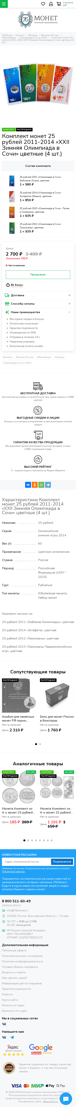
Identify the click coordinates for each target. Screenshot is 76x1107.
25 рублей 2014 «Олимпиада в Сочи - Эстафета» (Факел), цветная (41, 194)
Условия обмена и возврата (20, 967)
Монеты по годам (13, 1005)
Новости (7, 994)
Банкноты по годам (14, 1011)
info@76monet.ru (17, 910)
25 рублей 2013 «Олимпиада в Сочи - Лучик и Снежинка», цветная (44, 210)
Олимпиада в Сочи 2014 (17, 362)
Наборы (59, 357)
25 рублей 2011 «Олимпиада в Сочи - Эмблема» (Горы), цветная (41, 178)
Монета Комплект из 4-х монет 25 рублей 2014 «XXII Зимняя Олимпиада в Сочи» (17, 811)
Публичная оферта (14, 950)
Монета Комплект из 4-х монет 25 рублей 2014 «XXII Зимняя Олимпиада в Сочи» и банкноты (55, 811)
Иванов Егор (50, 1101)
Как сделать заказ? (14, 978)
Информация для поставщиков (22, 983)
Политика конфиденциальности (22, 961)
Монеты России (25, 357)
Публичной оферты (13, 871)
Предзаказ (38, 274)
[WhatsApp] (41, 485)
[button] (36, 744)
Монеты (7, 357)
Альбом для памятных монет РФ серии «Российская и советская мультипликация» (18, 719)
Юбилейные (44, 357)
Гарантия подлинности (16, 989)
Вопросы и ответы (14, 972)
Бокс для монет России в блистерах (57, 719)
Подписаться (62, 862)
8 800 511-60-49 (16, 901)
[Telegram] (48, 485)
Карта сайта (10, 1000)
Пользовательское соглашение (22, 956)
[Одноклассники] (35, 485)
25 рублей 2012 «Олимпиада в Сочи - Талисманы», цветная (41, 225)
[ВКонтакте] (28, 485)
